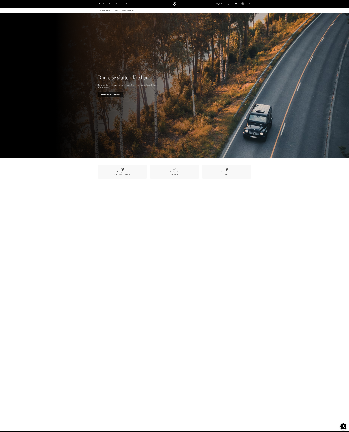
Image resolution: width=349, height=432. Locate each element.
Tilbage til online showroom (110, 94)
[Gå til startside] (174, 4)
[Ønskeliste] (235, 3)
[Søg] (229, 3)
